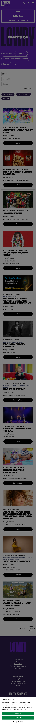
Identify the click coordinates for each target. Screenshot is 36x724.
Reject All (18, 717)
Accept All (18, 713)
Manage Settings (18, 722)
